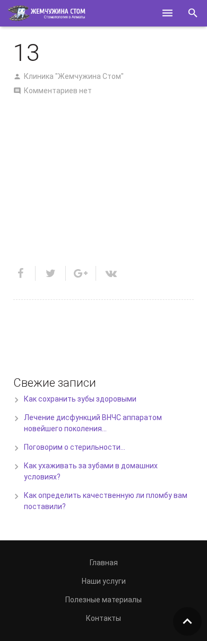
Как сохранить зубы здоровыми (80, 399)
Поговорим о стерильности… (74, 447)
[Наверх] (187, 621)
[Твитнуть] (51, 273)
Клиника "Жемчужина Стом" (74, 76)
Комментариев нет (58, 90)
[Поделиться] (24, 273)
